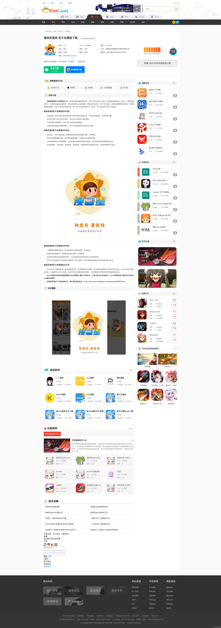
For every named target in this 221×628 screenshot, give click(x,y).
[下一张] (115, 327)
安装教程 (71, 61)
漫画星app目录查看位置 (54, 512)
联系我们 (100, 616)
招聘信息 (81, 616)
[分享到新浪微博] (52, 544)
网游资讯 (169, 587)
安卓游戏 (152, 587)
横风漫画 (120, 378)
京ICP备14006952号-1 (67, 619)
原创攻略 (135, 596)
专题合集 (152, 604)
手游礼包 (152, 600)
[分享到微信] (45, 544)
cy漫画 (58, 485)
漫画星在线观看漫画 (52, 507)
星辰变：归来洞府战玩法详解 (55, 518)
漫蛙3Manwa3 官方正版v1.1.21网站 (94, 458)
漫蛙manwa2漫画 (159, 227)
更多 (131, 370)
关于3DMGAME (68, 616)
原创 (82, 22)
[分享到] (55, 544)
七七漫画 (90, 378)
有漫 (119, 471)
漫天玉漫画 (121, 394)
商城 (52, 3)
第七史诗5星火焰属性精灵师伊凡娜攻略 (59, 524)
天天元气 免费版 (155, 125)
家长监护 (135, 616)
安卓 (53, 22)
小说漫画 (67, 31)
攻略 (92, 22)
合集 (143, 22)
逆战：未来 (154, 300)
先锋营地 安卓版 (155, 136)
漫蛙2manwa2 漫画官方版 (162, 204)
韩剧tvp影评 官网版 (156, 101)
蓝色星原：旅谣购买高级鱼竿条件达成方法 (60, 530)
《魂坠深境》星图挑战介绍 (100, 518)
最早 (49, 566)
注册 (178, 3)
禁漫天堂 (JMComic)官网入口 (124, 458)
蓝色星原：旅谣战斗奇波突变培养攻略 (104, 530)
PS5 (133, 604)
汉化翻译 (145, 616)
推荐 (43, 22)
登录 (174, 3)
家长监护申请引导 (122, 616)
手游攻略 (152, 596)
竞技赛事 (169, 591)
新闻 (102, 22)
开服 (122, 22)
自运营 (70, 3)
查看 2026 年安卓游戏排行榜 (157, 63)
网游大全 (169, 600)
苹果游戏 (152, 591)
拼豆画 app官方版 (155, 113)
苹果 (63, 22)
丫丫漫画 (60, 378)
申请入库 (155, 616)
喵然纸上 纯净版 (155, 90)
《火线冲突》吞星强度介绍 (100, 524)
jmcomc (59, 471)
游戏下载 (135, 587)
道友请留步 (154, 335)
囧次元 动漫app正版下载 (161, 215)
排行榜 (132, 22)
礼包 (73, 22)
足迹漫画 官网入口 (94, 485)
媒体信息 (110, 616)
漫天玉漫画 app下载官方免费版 (125, 411)
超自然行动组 (155, 312)
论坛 (61, 3)
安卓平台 (60, 31)
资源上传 (81, 61)
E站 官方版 (157, 169)
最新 (45, 566)
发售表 (134, 608)
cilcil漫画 (90, 394)
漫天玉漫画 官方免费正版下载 (94, 411)
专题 (112, 22)
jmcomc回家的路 (93, 471)
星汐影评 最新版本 (155, 148)
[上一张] (63, 327)
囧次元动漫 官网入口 (160, 180)
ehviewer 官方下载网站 (161, 192)
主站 (44, 3)
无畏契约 (153, 323)
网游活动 (169, 596)
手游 (54, 31)
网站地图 (90, 616)
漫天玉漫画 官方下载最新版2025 (64, 411)
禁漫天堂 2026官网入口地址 (124, 485)
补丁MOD (135, 591)
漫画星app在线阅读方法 (99, 512)
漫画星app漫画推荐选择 (99, 507)
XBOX (134, 600)
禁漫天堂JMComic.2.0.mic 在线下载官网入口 (63, 458)
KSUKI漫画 (61, 394)
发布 (46, 559)
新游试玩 (169, 604)
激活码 (168, 608)
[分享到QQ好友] (48, 544)
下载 (174, 305)
